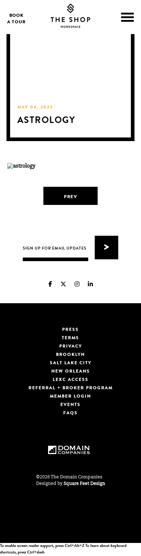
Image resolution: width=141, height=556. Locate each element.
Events (70, 405)
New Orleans (70, 372)
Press (70, 330)
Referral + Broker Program (71, 388)
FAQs (70, 413)
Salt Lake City (70, 363)
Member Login (70, 397)
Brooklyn (70, 355)
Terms (70, 338)
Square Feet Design (84, 484)
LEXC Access (71, 380)
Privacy (70, 347)
